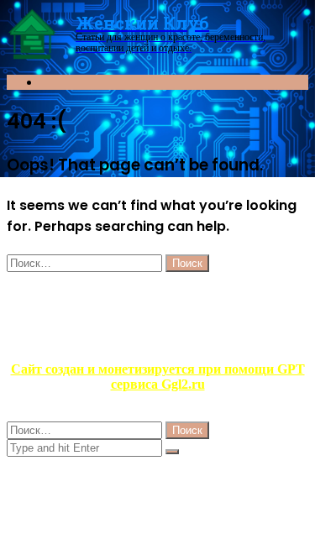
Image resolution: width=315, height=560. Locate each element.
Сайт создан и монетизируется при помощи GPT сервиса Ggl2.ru (158, 376)
